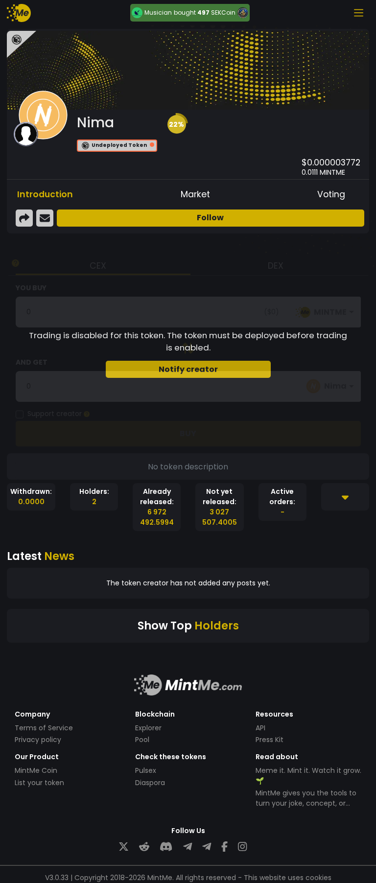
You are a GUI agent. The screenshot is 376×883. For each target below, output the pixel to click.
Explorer (148, 728)
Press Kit (269, 739)
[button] (176, 124)
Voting (331, 194)
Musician (158, 13)
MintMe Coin (36, 770)
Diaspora (150, 783)
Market (195, 194)
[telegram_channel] (206, 847)
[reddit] (144, 847)
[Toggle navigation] (358, 12)
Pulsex (145, 770)
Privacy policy (38, 739)
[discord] (166, 847)
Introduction (45, 194)
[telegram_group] (187, 847)
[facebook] (224, 847)
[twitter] (123, 847)
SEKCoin (223, 12)
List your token (39, 783)
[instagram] (242, 847)
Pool (142, 739)
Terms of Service (44, 728)
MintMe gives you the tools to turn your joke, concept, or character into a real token (306, 803)
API (260, 728)
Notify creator (188, 369)
